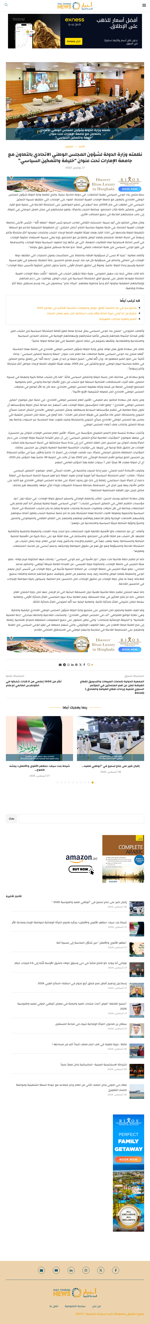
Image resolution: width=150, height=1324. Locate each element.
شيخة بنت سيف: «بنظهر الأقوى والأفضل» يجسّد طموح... (39, 768)
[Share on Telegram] (64, 664)
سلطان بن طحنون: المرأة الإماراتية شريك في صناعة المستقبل (91, 1024)
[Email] (41, 1270)
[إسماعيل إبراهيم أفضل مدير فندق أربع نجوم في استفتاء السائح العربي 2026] (136, 990)
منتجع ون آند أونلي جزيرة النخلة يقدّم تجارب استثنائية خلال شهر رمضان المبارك (92, 313)
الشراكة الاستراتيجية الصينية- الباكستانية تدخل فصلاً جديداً (94, 1064)
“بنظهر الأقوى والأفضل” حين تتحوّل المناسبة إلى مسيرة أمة (91, 942)
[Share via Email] (60, 664)
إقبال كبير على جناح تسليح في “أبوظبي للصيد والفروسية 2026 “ (89, 902)
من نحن (96, 1306)
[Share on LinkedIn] (72, 664)
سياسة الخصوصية (75, 1306)
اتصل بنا (53, 1306)
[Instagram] (85, 1270)
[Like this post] (88, 664)
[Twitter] (100, 1270)
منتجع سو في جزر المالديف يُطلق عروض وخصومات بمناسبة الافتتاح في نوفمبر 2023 (87, 307)
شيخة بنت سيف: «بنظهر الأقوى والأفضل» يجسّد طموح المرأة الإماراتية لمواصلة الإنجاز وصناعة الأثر (69, 922)
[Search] (6, 5)
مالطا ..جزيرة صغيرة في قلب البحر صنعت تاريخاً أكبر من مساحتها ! (89, 1044)
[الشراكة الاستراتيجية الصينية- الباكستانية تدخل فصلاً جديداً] (136, 1071)
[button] (11, 749)
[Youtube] (56, 1270)
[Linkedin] (71, 1270)
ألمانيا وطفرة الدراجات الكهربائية (118, 319)
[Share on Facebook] (84, 664)
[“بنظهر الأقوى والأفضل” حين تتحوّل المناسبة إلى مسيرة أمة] (136, 949)
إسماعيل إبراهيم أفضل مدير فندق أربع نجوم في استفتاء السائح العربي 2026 (82, 983)
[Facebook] (115, 1270)
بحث (11, 818)
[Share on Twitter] (80, 664)
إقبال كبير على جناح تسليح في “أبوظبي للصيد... (111, 766)
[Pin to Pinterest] (76, 664)
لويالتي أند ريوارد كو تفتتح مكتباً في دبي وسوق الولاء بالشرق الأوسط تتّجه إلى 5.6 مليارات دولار (70, 963)
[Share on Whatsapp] (68, 664)
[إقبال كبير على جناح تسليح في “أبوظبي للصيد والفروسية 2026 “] (110, 738)
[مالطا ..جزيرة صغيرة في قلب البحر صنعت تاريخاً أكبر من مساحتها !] (136, 1051)
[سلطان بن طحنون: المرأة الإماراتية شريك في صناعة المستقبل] (136, 1030)
